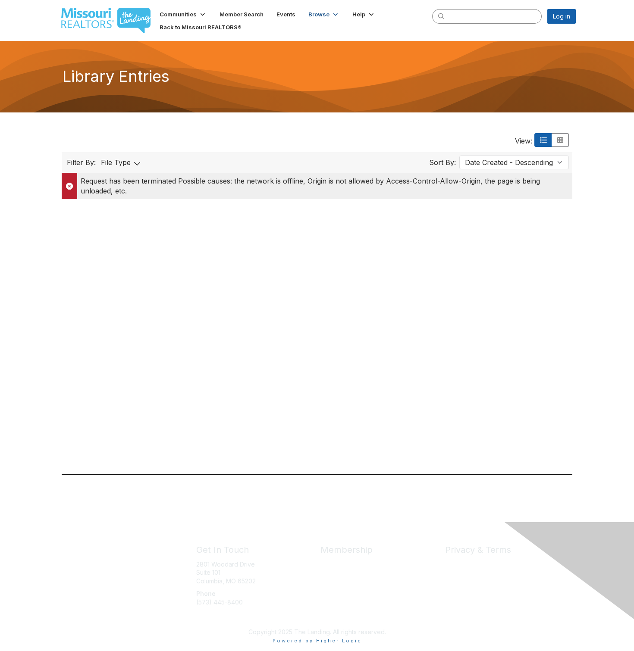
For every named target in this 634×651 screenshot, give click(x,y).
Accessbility (462, 589)
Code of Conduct (470, 572)
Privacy (455, 564)
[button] (183, 14)
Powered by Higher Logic (317, 641)
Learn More (336, 581)
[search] (441, 16)
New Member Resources (355, 572)
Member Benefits (344, 564)
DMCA (454, 581)
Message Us (214, 619)
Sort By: (442, 162)
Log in (561, 16)
